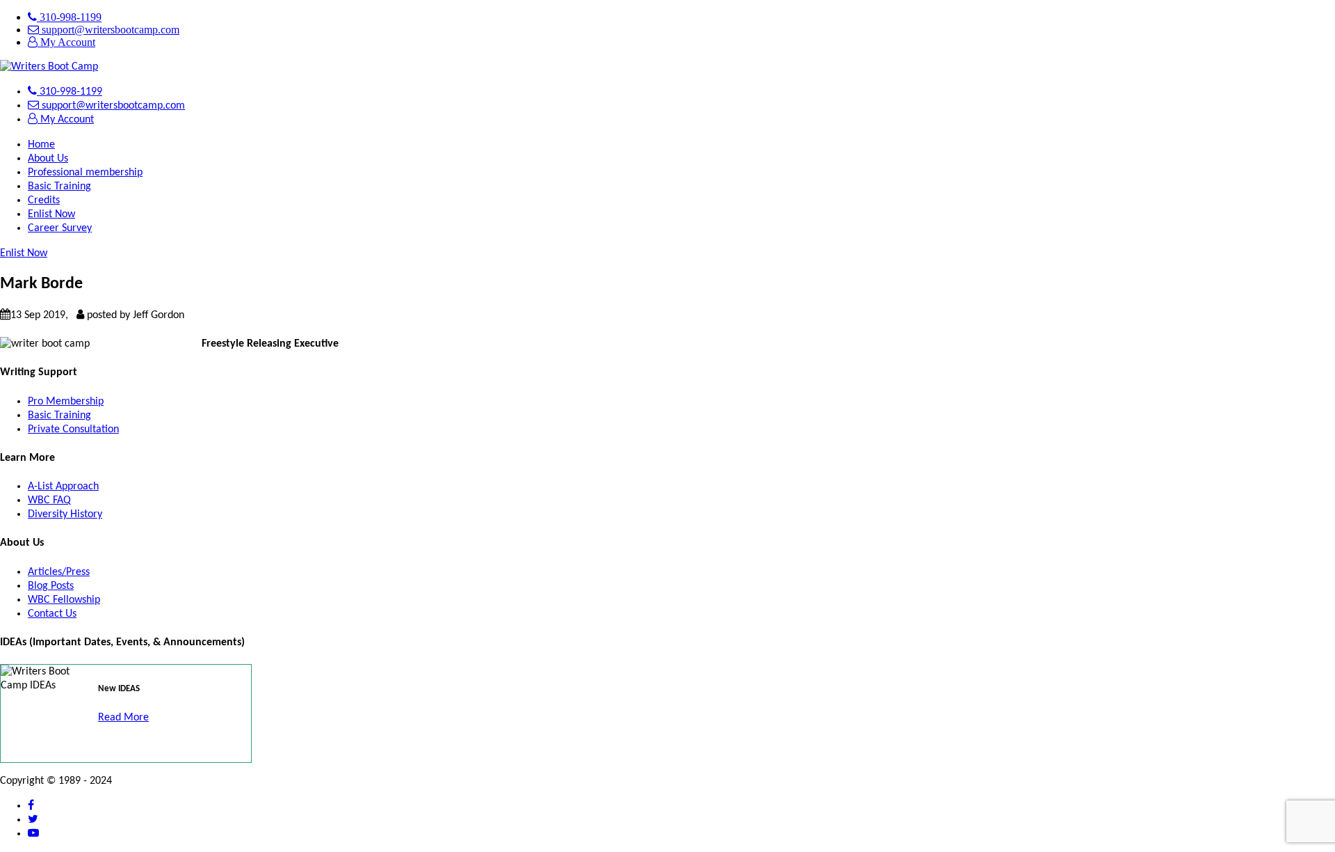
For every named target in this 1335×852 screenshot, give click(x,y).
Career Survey (60, 228)
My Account (66, 42)
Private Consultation (73, 429)
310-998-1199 (69, 17)
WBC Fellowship (64, 600)
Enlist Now (51, 214)
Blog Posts (51, 586)
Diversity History (65, 514)
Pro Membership (66, 401)
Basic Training (59, 186)
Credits (44, 200)
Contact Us (52, 614)
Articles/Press (59, 572)
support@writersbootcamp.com (109, 30)
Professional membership (85, 172)
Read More (123, 717)
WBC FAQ (49, 500)
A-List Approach (63, 486)
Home (41, 144)
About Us (48, 158)
